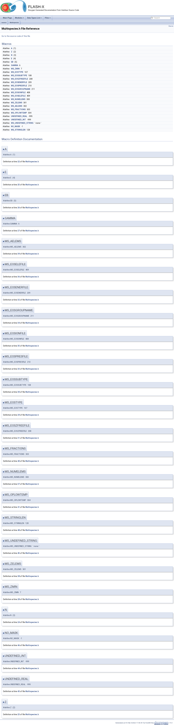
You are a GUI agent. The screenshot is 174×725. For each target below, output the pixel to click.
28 (19, 599)
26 (19, 208)
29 (19, 415)
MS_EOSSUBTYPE (19, 75)
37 (19, 484)
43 (19, 691)
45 (19, 553)
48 (19, 530)
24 (19, 622)
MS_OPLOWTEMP (19, 113)
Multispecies (14, 22)
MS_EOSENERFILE (19, 82)
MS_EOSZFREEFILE (19, 79)
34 (19, 323)
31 (19, 438)
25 (19, 185)
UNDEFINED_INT (18, 120)
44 (19, 668)
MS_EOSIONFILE (18, 92)
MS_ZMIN (15, 69)
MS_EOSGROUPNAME (20, 89)
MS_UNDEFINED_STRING (22, 123)
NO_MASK (15, 126)
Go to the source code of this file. (16, 36)
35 (19, 346)
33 (19, 369)
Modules (18, 18)
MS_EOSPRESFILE (19, 86)
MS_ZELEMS (16, 103)
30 (19, 392)
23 (19, 714)
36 (19, 277)
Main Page (7, 18)
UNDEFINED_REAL (19, 116)
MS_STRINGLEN (18, 130)
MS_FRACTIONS (18, 109)
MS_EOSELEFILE (18, 96)
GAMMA (14, 65)
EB (12, 62)
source (3, 22)
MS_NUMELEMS (18, 99)
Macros (171, 26)
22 (19, 161)
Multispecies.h (32, 161)
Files (47, 18)
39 (19, 254)
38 (19, 576)
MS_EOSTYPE (17, 72)
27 (19, 231)
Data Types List (33, 18)
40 (19, 461)
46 (19, 645)
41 (19, 507)
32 (19, 300)
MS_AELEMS (16, 106)
